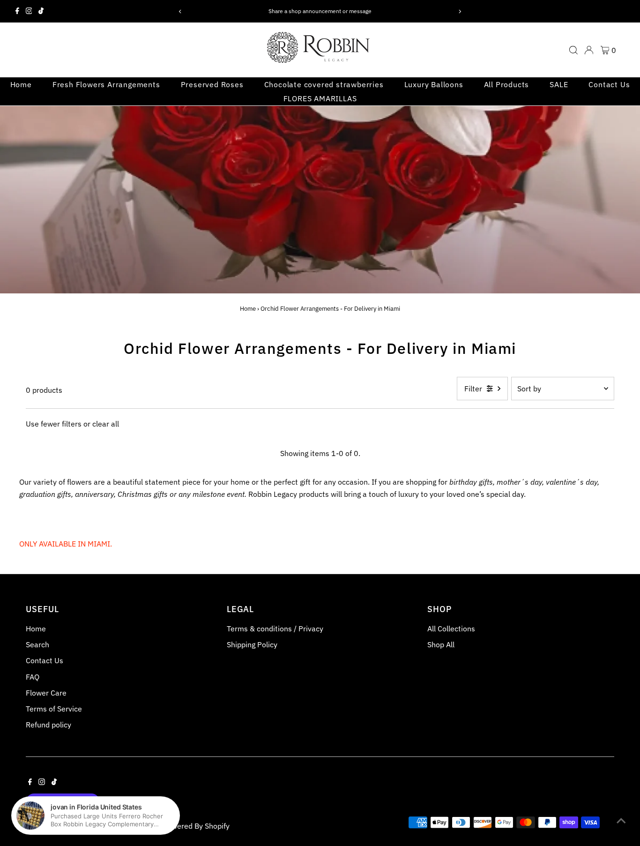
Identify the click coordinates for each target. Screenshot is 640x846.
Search (37, 644)
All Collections (451, 628)
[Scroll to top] (621, 820)
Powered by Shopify (196, 826)
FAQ (32, 676)
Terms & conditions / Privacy (275, 628)
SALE (559, 84)
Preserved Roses (212, 84)
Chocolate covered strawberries (324, 84)
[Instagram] (29, 11)
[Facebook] (17, 11)
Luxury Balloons (433, 84)
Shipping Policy (252, 644)
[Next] (459, 11)
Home (21, 84)
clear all (105, 423)
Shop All (440, 644)
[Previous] (180, 11)
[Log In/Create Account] (589, 50)
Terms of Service (54, 708)
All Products (506, 84)
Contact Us (609, 84)
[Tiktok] (41, 11)
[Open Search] (573, 50)
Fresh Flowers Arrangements (106, 84)
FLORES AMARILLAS (320, 98)
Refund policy (48, 724)
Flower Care (46, 692)
